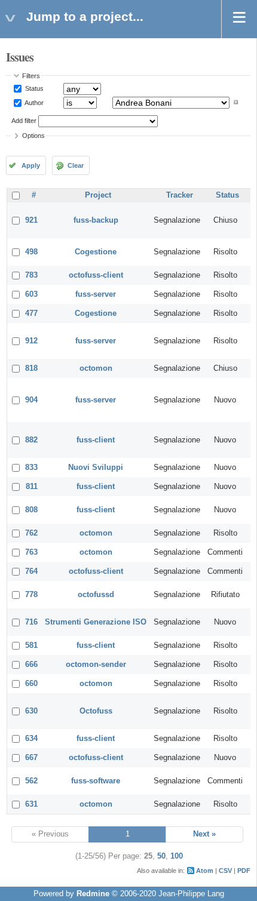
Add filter (23, 120)
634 (31, 738)
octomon (95, 368)
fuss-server (95, 294)
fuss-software (95, 781)
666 (31, 664)
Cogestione (96, 252)
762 (31, 533)
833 (31, 467)
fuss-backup (96, 220)
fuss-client (96, 440)
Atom (204, 870)
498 (31, 252)
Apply (31, 165)
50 (161, 856)
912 (31, 341)
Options (33, 135)
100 (176, 856)
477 (31, 313)
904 (31, 400)
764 (31, 571)
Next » (204, 834)
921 (31, 220)
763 (31, 552)
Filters (31, 75)
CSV (225, 870)
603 (31, 294)
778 (31, 595)
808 (31, 510)
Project (98, 195)
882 (31, 440)
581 (31, 645)
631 (31, 804)
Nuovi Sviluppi (95, 467)
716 (31, 622)
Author (33, 102)
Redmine (93, 894)
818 (31, 368)
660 (31, 683)
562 (31, 781)
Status (33, 88)
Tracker (179, 195)
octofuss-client (96, 275)
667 (31, 758)
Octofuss (95, 711)
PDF (243, 870)
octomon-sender (96, 664)
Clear (76, 165)
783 (31, 275)
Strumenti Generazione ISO (95, 622)
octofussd (96, 595)
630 (31, 711)
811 (32, 486)
